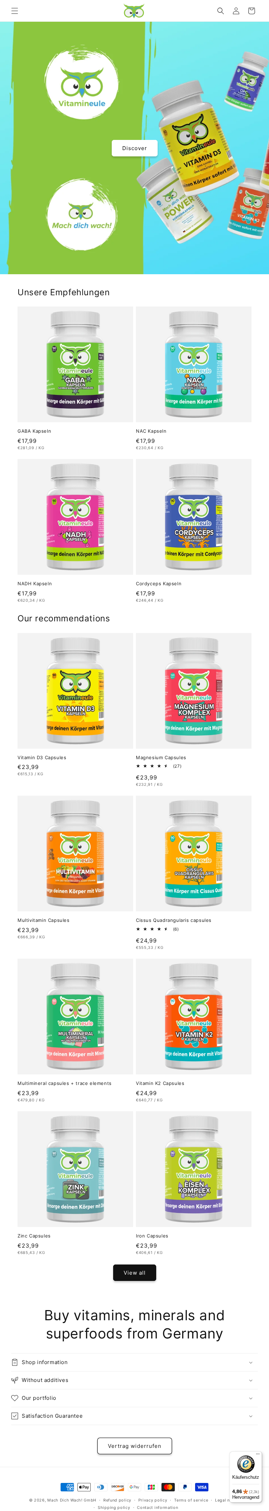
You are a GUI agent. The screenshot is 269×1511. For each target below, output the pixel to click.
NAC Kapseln (151, 431)
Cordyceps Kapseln (158, 583)
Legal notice (227, 1500)
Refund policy (117, 1500)
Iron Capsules (152, 1236)
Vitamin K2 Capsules (160, 1083)
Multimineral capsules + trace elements (65, 1083)
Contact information (157, 1507)
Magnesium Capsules (161, 757)
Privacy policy (152, 1500)
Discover (134, 147)
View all (135, 1272)
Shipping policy (114, 1507)
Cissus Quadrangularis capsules (174, 920)
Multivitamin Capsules (44, 920)
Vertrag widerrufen (134, 1446)
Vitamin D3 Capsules (42, 757)
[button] (14, 11)
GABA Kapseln (34, 431)
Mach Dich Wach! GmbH (71, 1500)
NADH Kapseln (35, 583)
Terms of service (191, 1500)
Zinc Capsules (34, 1236)
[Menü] (258, 1455)
